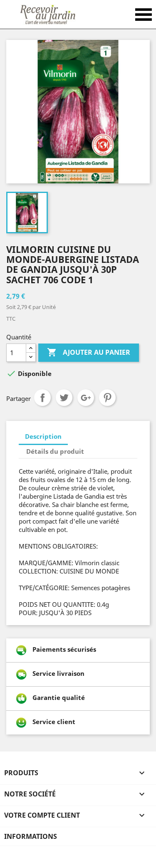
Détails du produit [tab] (55, 451)
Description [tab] (43, 436)
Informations (30, 836)
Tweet (64, 397)
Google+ (85, 397)
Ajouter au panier (88, 352)
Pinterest (107, 397)
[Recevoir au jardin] (48, 14)
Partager (42, 397)
